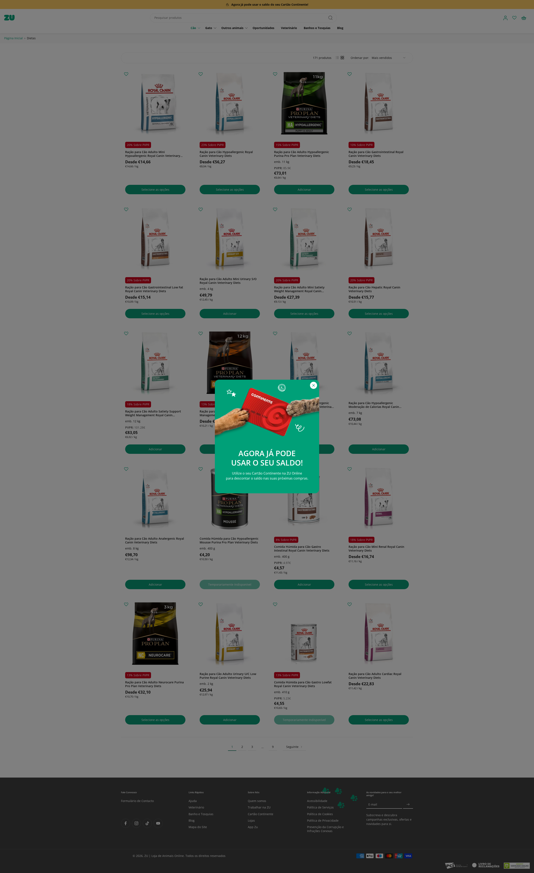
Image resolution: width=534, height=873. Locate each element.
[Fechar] (313, 385)
